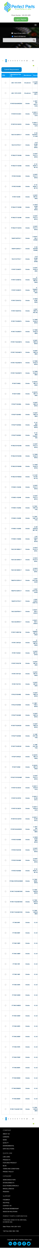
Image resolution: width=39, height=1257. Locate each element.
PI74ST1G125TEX (16, 798)
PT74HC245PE (16, 1026)
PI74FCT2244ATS (16, 269)
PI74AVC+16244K (16, 497)
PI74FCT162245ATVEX (16, 912)
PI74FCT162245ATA (16, 363)
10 (27, 60)
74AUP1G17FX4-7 (16, 601)
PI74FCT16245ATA (16, 321)
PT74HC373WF (16, 1057)
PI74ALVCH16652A (16, 477)
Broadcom (28, 83)
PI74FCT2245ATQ (16, 280)
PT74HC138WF (16, 953)
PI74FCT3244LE (16, 653)
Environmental (8, 1146)
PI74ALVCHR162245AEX (16, 881)
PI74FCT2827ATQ (16, 311)
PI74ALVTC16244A (16, 155)
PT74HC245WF (16, 1036)
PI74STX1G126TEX (16, 819)
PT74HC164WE (16, 995)
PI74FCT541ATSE (16, 663)
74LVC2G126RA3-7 (16, 549)
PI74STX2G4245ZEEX (16, 103)
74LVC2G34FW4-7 (16, 622)
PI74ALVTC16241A (16, 228)
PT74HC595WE (16, 1078)
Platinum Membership (11, 1208)
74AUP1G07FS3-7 (16, 238)
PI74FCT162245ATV (16, 373)
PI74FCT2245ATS (16, 290)
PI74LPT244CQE (16, 756)
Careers (6, 1137)
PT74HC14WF (16, 974)
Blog (5, 1165)
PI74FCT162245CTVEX (16, 1109)
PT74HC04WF (16, 933)
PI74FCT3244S (16, 197)
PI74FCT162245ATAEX (16, 891)
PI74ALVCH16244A (16, 445)
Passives (6, 1191)
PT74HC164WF (16, 1016)
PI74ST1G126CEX (16, 808)
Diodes (28, 103)
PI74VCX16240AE (16, 839)
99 (33, 60)
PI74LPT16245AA (16, 425)
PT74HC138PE (16, 943)
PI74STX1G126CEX (16, 124)
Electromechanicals (11, 1185)
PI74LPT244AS (16, 394)
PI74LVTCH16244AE (16, 777)
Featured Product (10, 1163)
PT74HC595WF (16, 1099)
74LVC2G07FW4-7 (16, 611)
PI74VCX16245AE (16, 871)
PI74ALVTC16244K (16, 217)
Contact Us (7, 1205)
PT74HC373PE (16, 1047)
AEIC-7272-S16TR (16, 83)
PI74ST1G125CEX (16, 788)
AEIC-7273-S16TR (16, 93)
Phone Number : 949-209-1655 (20, 15)
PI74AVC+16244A (16, 487)
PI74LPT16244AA (16, 404)
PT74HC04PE (16, 922)
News (5, 1140)
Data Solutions (8, 1148)
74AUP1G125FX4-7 (16, 580)
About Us (6, 1134)
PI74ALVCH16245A (16, 456)
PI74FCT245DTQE (16, 632)
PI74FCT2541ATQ (16, 300)
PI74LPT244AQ (16, 383)
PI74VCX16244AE (16, 860)
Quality (6, 1143)
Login (17, 19)
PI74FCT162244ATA (16, 342)
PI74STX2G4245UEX (16, 829)
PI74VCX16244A (16, 176)
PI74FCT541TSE (16, 684)
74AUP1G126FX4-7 (16, 591)
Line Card (6, 1157)
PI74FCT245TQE (16, 642)
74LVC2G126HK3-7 (16, 570)
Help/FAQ (6, 1202)
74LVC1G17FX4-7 (16, 145)
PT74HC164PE (16, 985)
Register (23, 19)
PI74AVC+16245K (16, 518)
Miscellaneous (8, 1188)
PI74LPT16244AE (16, 715)
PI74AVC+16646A (16, 539)
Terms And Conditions (11, 1168)
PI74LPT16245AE (16, 736)
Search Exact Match (19, 33)
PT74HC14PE (16, 964)
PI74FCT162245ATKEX (16, 902)
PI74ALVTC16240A (16, 207)
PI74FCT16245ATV (16, 331)
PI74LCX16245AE (16, 705)
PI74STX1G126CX (16, 114)
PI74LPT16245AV (16, 435)
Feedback (6, 1199)
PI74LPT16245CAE (16, 746)
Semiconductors (9, 1179)
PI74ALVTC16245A (16, 166)
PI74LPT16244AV (16, 414)
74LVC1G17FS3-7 (16, 259)
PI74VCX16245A (16, 186)
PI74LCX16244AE (16, 694)
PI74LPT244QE (16, 767)
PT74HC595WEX (16, 1088)
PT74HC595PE (16, 1067)
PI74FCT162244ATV (16, 352)
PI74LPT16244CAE (16, 725)
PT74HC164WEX (16, 1005)
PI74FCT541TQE (16, 674)
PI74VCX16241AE (16, 850)
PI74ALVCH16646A (16, 466)
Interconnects (8, 1182)
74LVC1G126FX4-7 (16, 134)
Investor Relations (10, 1211)
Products (6, 1160)
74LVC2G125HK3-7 (16, 559)
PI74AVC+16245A (16, 508)
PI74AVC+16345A (16, 528)
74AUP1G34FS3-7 (16, 248)
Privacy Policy (8, 1171)
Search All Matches (20, 36)
